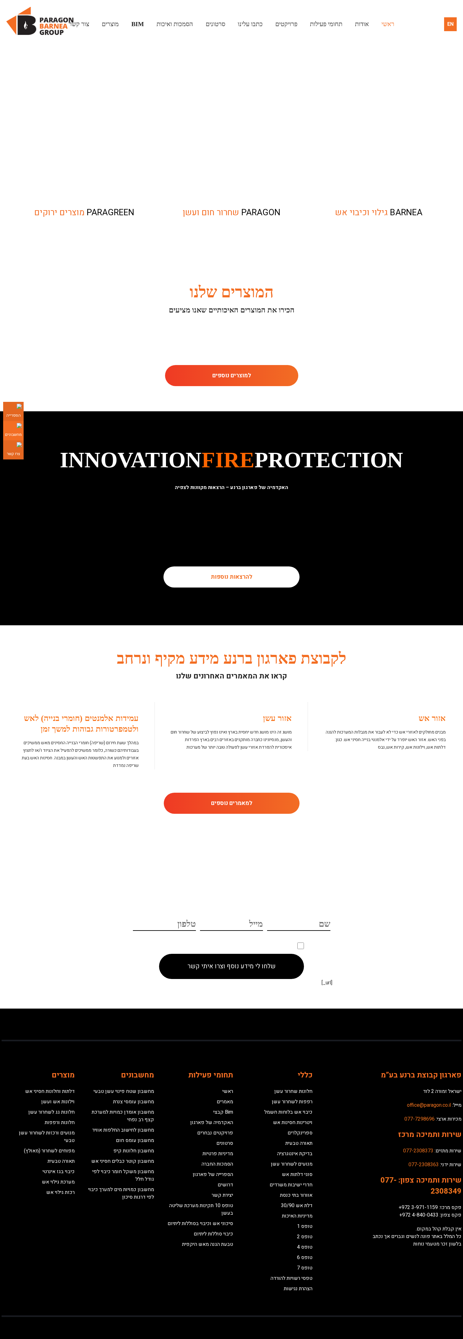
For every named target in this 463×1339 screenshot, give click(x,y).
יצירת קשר (222, 1195)
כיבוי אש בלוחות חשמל (288, 1112)
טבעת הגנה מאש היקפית (207, 1244)
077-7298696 (419, 1119)
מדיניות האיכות (297, 1216)
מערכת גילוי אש (58, 1182)
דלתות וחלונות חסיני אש (50, 1091)
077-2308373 (418, 1151)
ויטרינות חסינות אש (292, 1122)
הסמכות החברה (217, 1164)
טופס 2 (304, 1237)
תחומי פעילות (326, 23)
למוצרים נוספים (231, 375)
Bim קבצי (223, 1112)
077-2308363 (424, 1164)
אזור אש (432, 718)
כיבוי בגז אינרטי (59, 1171)
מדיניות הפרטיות (187, 945)
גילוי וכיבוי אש (378, 212)
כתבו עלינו (250, 23)
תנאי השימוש (218, 945)
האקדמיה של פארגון (211, 1122)
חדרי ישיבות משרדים (291, 1185)
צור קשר (79, 23)
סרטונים (215, 23)
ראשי (387, 23)
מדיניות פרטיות (218, 1153)
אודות (362, 23)
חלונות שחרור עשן (293, 1091)
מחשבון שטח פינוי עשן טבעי (124, 1091)
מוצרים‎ (110, 23)
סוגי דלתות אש (297, 1174)
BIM (137, 23)
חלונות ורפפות (60, 1122)
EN (450, 24)
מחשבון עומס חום (135, 1140)
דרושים (225, 1185)
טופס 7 (304, 1268)
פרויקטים (286, 23)
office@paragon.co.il (429, 1105)
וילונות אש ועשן (58, 1102)
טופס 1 (304, 1226)
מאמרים (225, 1102)
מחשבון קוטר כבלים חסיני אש (122, 1161)
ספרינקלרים (300, 1133)
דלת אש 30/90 (296, 1205)
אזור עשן (277, 718)
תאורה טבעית (298, 1143)
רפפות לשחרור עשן (292, 1102)
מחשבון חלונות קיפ (133, 1151)
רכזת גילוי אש (60, 1192)
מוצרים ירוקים (84, 212)
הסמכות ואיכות (175, 23)
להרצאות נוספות (231, 577)
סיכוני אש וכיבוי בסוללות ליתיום (200, 1223)
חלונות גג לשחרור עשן (51, 1112)
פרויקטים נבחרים (215, 1133)
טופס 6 (304, 1257)
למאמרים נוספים (231, 803)
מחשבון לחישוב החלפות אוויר (123, 1130)
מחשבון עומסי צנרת (133, 1102)
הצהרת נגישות (298, 1288)
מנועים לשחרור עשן (291, 1164)
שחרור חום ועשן (231, 212)
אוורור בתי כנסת (296, 1195)
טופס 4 (304, 1247)
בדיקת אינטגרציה (294, 1153)
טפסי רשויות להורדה (291, 1278)
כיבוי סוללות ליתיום (213, 1234)
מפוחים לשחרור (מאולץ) (49, 1151)
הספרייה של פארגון (213, 1174)
